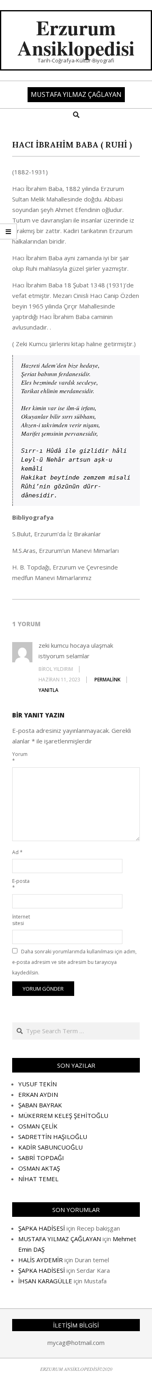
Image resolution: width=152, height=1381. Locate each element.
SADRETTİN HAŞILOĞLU (52, 1137)
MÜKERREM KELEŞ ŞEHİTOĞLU (63, 1115)
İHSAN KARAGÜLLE (45, 1281)
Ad (17, 852)
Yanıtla (48, 690)
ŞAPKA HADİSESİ (41, 1228)
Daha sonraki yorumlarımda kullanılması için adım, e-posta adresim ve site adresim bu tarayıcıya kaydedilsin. (74, 962)
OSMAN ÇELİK (38, 1126)
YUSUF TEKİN (37, 1084)
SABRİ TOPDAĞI (41, 1158)
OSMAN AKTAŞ (39, 1168)
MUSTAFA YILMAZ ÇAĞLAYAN (59, 1239)
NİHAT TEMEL (38, 1179)
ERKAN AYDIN (38, 1094)
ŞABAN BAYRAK (40, 1105)
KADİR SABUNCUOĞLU (50, 1147)
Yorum (20, 757)
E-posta (21, 884)
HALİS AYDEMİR (40, 1260)
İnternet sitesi (21, 920)
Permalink (107, 679)
